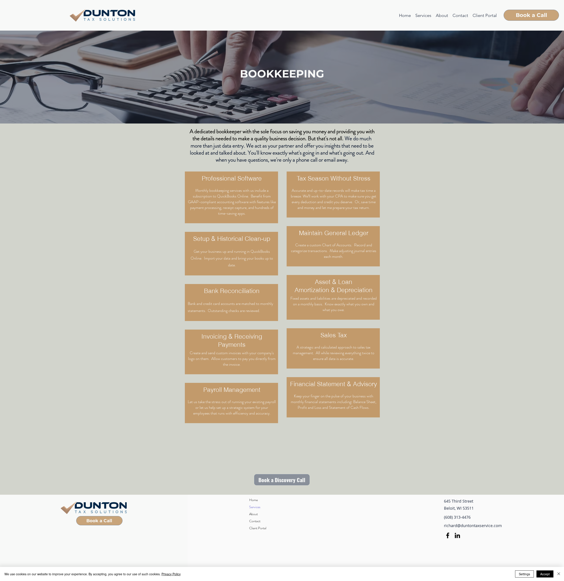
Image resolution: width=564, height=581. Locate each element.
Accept (545, 574)
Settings (524, 574)
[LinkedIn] (457, 535)
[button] (423, 15)
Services (254, 506)
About (253, 513)
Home (253, 499)
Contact (254, 521)
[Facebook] (447, 535)
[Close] (558, 573)
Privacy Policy (171, 574)
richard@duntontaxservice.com (473, 525)
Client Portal (257, 528)
